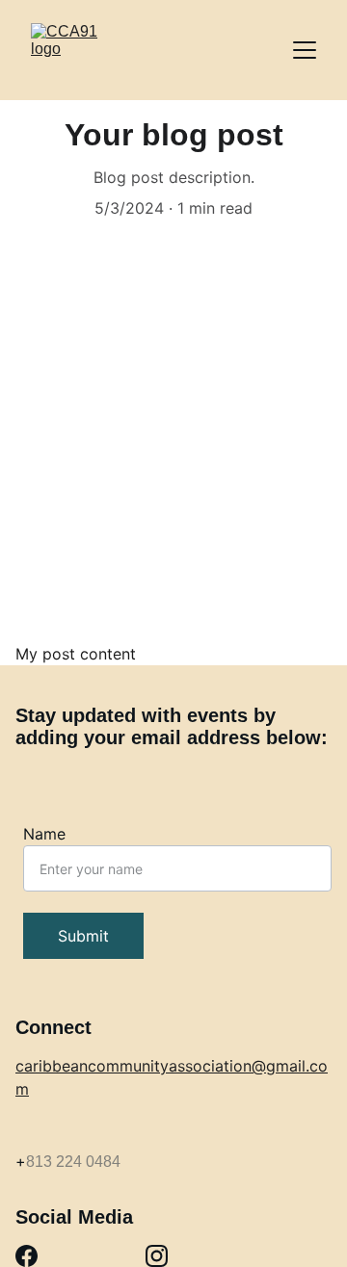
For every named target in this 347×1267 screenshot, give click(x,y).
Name (44, 833)
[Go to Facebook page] (26, 1256)
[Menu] (304, 50)
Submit (83, 935)
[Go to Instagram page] (157, 1256)
